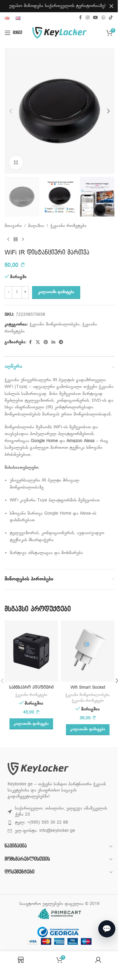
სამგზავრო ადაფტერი (31, 687)
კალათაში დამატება (56, 292)
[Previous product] (8, 239)
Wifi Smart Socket (87, 687)
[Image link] (38, 769)
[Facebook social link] (80, 17)
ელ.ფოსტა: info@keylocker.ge (45, 830)
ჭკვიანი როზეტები (68, 226)
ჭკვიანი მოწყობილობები (55, 324)
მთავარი (13, 226)
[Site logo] (59, 32)
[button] (11, 111)
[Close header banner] (111, 6)
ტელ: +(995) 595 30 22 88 (41, 822)
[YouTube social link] (95, 17)
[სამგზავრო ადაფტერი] (31, 651)
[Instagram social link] (87, 17)
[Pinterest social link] (46, 342)
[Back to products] (15, 239)
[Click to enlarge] (16, 162)
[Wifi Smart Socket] (87, 651)
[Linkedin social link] (53, 342)
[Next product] (23, 239)
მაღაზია (36, 226)
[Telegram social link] (61, 342)
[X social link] (38, 342)
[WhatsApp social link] (103, 17)
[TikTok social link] (110, 17)
